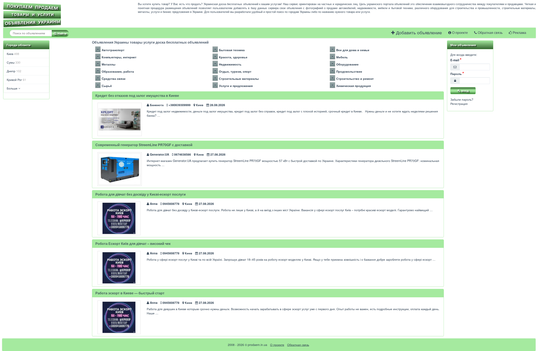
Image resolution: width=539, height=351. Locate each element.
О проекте (459, 33)
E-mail (454, 60)
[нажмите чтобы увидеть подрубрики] (98, 49)
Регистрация (459, 103)
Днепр (14, 71)
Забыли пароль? (461, 99)
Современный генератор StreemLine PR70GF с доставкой (143, 144)
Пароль (456, 74)
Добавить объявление (418, 32)
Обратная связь (490, 33)
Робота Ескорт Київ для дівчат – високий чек (133, 243)
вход (464, 90)
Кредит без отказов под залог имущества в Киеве (137, 95)
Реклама (519, 33)
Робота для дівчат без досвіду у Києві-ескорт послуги (140, 194)
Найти (62, 33)
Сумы (13, 62)
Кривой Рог (16, 79)
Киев (13, 54)
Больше (12, 88)
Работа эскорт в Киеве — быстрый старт (129, 293)
